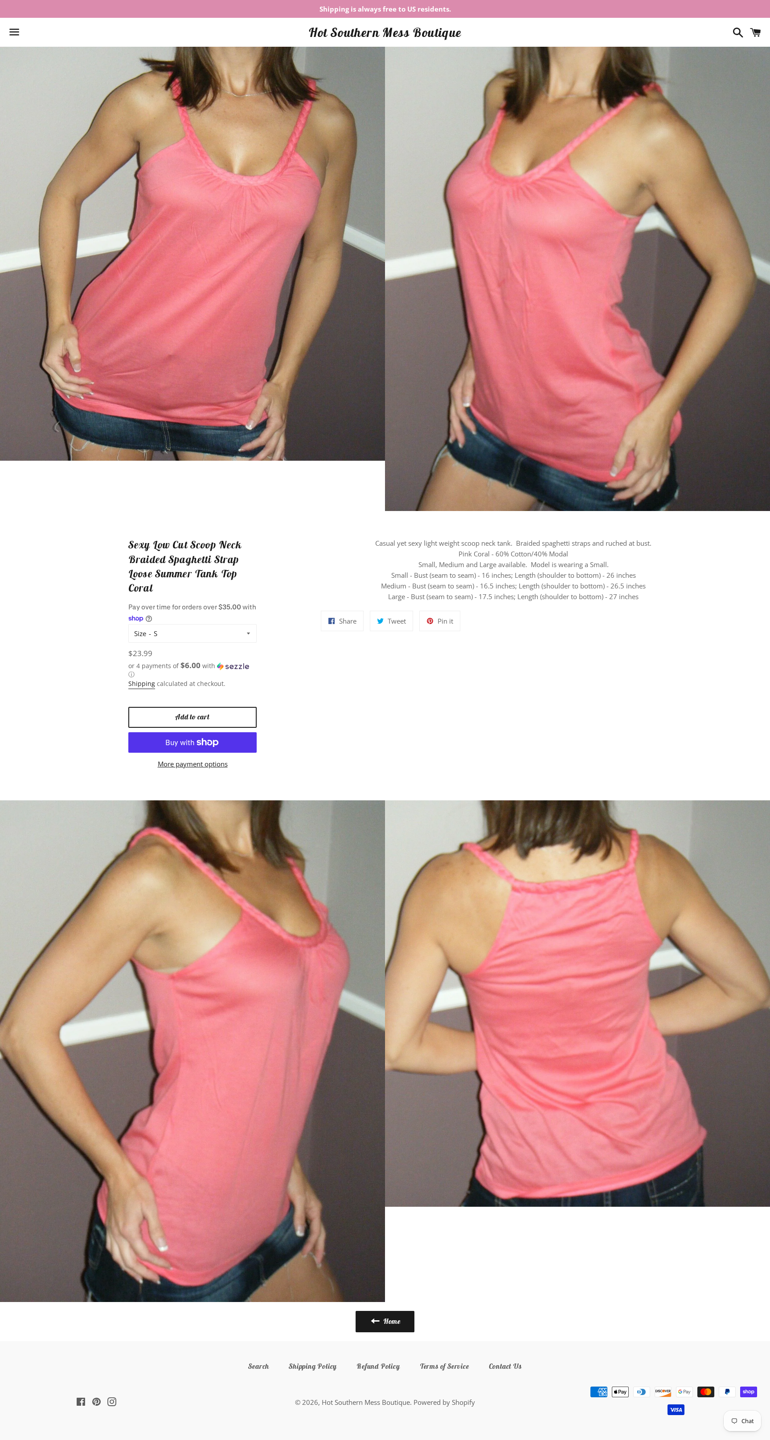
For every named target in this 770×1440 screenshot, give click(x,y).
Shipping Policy (313, 1366)
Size (140, 633)
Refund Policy (378, 1366)
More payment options (193, 763)
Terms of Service (444, 1366)
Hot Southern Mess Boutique (384, 32)
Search (258, 1366)
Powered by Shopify (444, 1402)
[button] (192, 670)
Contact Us (505, 1366)
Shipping (141, 683)
